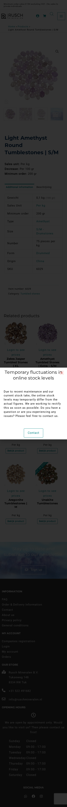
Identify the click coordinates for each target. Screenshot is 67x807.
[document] (33, 403)
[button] (61, 372)
